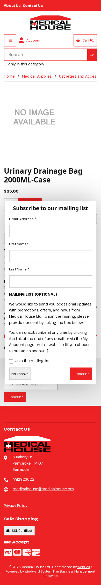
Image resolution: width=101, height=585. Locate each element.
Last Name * (19, 269)
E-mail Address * (22, 218)
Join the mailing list (32, 360)
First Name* (18, 244)
